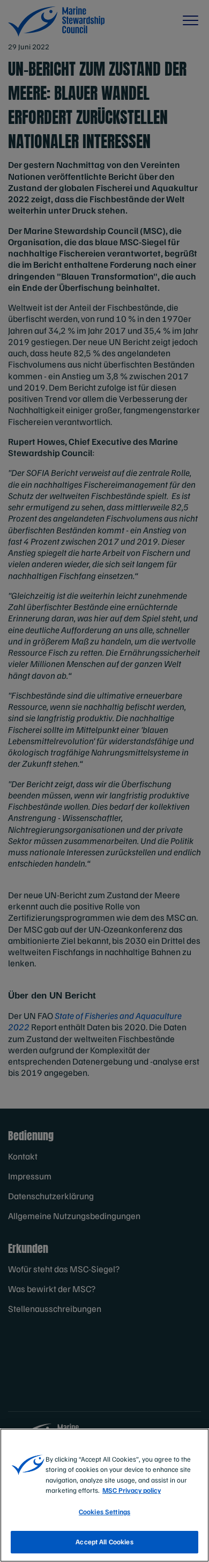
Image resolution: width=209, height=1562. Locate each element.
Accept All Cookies (104, 1541)
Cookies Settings (104, 1511)
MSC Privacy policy (131, 1490)
